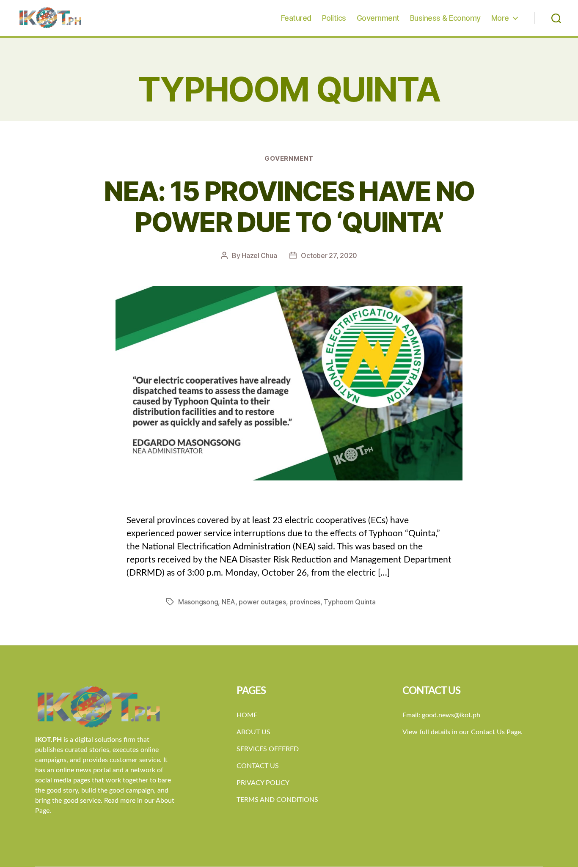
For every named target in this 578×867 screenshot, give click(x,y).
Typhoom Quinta (349, 602)
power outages (262, 602)
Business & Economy (445, 18)
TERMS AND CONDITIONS (277, 799)
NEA (228, 602)
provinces (304, 602)
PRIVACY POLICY (263, 782)
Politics (334, 18)
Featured (296, 18)
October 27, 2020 (329, 255)
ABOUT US (253, 732)
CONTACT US (258, 766)
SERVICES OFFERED (268, 749)
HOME (247, 715)
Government (378, 18)
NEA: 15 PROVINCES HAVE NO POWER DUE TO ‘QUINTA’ (289, 206)
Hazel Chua (259, 255)
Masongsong (198, 602)
